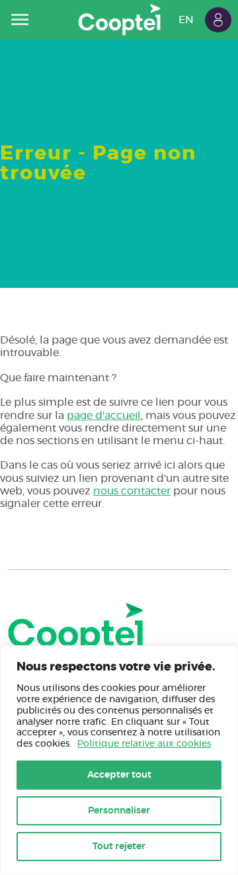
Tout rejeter (119, 846)
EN (186, 20)
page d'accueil (104, 415)
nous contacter (132, 491)
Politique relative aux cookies (144, 744)
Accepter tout (119, 775)
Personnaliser (119, 810)
